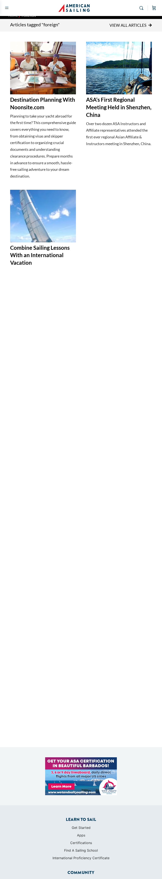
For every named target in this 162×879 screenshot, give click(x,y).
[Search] (142, 8)
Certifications (81, 843)
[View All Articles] (150, 25)
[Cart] (154, 8)
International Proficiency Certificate (81, 858)
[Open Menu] (6, 7)
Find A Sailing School (81, 850)
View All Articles (127, 25)
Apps (81, 835)
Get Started (81, 828)
